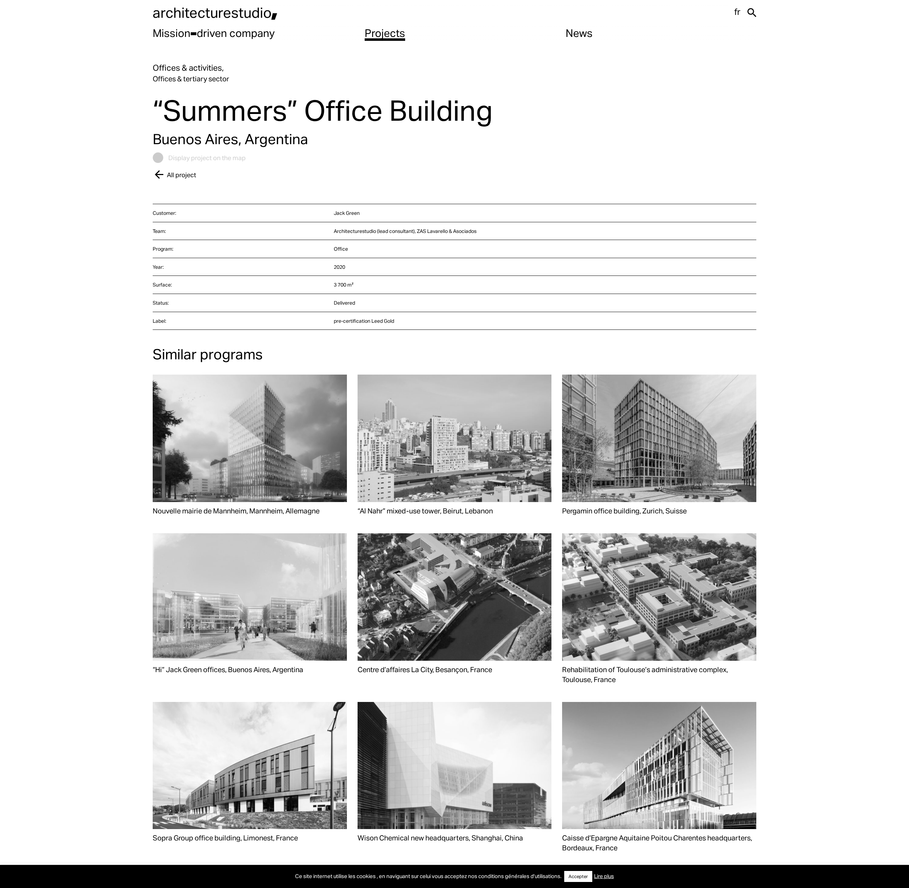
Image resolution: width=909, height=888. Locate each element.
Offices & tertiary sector (191, 78)
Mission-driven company (214, 32)
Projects (385, 32)
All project (181, 174)
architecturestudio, (215, 12)
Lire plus (604, 875)
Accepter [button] (578, 876)
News (579, 32)
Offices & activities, (188, 67)
